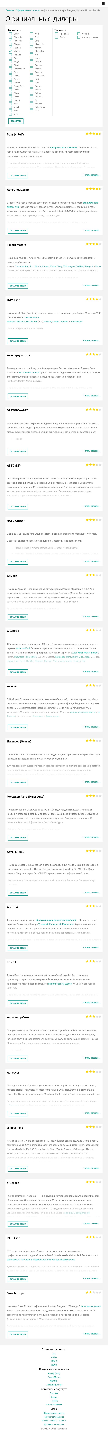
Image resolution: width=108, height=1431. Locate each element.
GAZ (37, 111)
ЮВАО (54, 1361)
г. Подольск (13, 1105)
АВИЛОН (54, 1381)
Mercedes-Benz (63, 657)
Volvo (16, 97)
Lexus (37, 58)
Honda (17, 100)
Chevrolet (18, 37)
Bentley (38, 104)
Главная (9, 10)
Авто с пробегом (90, 37)
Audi (37, 34)
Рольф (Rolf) (54, 1373)
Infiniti (16, 107)
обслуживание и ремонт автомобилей (56, 920)
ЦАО (54, 1353)
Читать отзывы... (91, 175)
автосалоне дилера (29, 372)
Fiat (36, 100)
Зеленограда (52, 716)
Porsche (38, 72)
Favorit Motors (54, 1377)
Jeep (37, 41)
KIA (36, 55)
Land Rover (19, 661)
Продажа (64, 34)
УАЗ (37, 79)
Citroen (17, 83)
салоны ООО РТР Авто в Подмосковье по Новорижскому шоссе (41, 1259)
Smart (17, 72)
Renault (17, 55)
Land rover (39, 76)
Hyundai (17, 48)
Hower (38, 90)
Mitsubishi (39, 44)
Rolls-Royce (40, 107)
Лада (16, 62)
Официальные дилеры (28, 10)
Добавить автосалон (54, 1424)
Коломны (38, 716)
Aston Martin (84, 652)
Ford (37, 37)
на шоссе (60, 983)
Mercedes (39, 51)
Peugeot (18, 41)
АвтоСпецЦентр (54, 1385)
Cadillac (38, 97)
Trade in (63, 37)
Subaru (38, 93)
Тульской (43, 924)
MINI (80, 657)
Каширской (55, 924)
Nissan (38, 48)
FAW (16, 111)
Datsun (38, 62)
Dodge (38, 86)
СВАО (54, 1357)
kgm (16, 114)
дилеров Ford (23, 648)
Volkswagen (19, 69)
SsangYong (19, 86)
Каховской (68, 924)
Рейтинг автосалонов (54, 1417)
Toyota (38, 69)
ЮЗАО (54, 1365)
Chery (16, 93)
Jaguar (17, 76)
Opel (16, 58)
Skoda (17, 65)
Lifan (37, 83)
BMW (16, 34)
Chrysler (17, 44)
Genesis (38, 65)
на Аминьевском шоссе (82, 712)
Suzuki (17, 79)
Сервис (85, 34)
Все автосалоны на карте (54, 1421)
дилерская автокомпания (63, 147)
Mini (16, 104)
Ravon (17, 90)
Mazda (17, 51)
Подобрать (16, 121)
